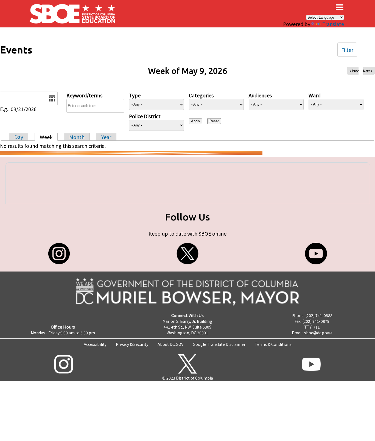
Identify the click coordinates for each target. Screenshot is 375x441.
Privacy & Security (132, 344)
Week (46, 136)
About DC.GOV (170, 344)
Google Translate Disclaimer (219, 344)
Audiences (260, 95)
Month (77, 136)
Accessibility (95, 344)
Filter (347, 49)
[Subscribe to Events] (131, 153)
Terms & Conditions (273, 344)
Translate (333, 23)
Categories (201, 95)
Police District (145, 116)
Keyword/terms (84, 95)
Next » (367, 70)
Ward (315, 95)
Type (135, 95)
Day (18, 136)
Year (106, 136)
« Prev (354, 70)
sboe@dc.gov (316, 332)
